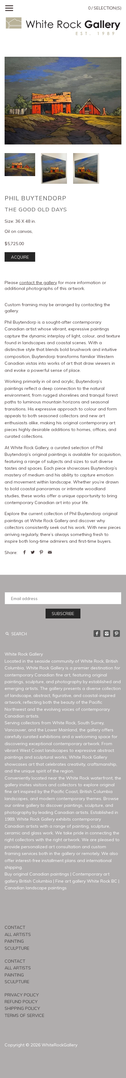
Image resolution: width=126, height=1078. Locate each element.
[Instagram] (106, 633)
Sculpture (17, 948)
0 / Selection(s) (104, 8)
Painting (14, 941)
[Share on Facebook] (24, 552)
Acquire (20, 257)
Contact (15, 927)
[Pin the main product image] (41, 552)
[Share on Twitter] (32, 552)
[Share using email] (50, 552)
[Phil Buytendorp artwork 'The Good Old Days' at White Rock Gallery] (63, 100)
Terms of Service (24, 1015)
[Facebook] (97, 633)
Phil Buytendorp (35, 198)
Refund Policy (21, 1001)
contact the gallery (38, 282)
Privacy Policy (22, 995)
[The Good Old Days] (54, 168)
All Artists (18, 934)
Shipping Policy (22, 1008)
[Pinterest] (116, 633)
